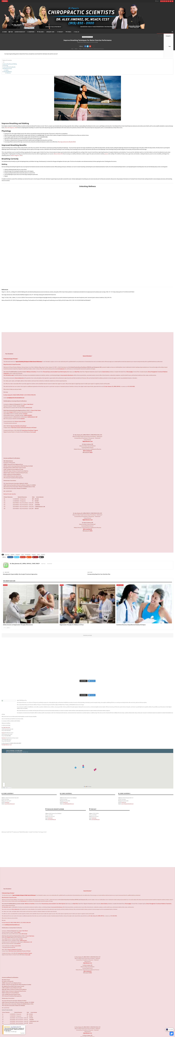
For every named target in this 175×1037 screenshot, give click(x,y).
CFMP (32, 394)
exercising (43, 554)
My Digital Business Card (6, 962)
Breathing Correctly (7, 68)
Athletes (5, 585)
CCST (25, 394)
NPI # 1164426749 (87, 450)
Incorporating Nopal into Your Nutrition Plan (99, 574)
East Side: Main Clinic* (6, 945)
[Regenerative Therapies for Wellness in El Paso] (87, 603)
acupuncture (7, 554)
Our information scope (9, 375)
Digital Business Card (87, 441)
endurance (34, 554)
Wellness (41, 31)
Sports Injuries (120, 585)
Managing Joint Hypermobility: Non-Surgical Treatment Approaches (20, 574)
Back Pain (77, 371)
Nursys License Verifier (20, 421)
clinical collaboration (19, 378)
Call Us (77, 31)
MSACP (14, 394)
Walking (6, 70)
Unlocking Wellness (7, 71)
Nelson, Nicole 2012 (58, 153)
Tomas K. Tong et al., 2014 (16, 155)
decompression (27, 554)
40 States (34, 427)
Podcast (60, 31)
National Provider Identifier (10, 494)
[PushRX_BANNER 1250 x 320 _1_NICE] (87, 661)
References (9, 72)
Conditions (31, 31)
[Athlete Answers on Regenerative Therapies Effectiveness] (31, 603)
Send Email (65, 1020)
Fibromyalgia (129, 371)
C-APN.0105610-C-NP (32, 417)
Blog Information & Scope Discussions (12, 364)
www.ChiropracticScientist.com (127, 1021)
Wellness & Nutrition (31, 371)
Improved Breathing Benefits (9, 67)
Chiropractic (18, 554)
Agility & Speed (89, 36)
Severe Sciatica (105, 371)
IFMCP (28, 394)
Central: (3, 950)
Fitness (69, 31)
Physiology (5, 65)
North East (4, 955)
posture (106, 153)
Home (5, 31)
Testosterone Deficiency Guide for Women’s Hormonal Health (22, 1)
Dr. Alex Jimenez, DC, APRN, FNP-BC (112, 386)
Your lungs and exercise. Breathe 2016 (66, 141)
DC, (12, 394)
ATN (35, 394)
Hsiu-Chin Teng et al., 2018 (11, 127)
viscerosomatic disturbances (67, 375)
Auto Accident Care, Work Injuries (59, 371)
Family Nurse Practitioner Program (30, 430)
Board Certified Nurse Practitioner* (19, 425)
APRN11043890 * (28, 415)
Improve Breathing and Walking (10, 63)
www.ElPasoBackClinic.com (68, 1021)
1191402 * (25, 413)
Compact (11, 412)
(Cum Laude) (33, 432)
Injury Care (51, 31)
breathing (12, 554)
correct (22, 554)
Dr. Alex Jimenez (7, 394)
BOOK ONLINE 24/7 (20, 31)
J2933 (90, 452)
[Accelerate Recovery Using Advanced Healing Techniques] (144, 603)
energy (38, 554)
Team (11, 31)
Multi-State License (15, 427)
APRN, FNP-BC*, (20, 394)
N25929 (23, 418)
